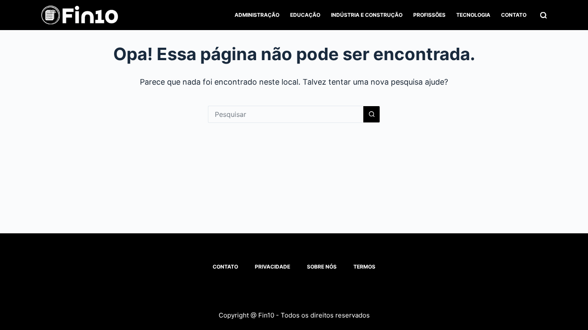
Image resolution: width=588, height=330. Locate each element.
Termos (364, 266)
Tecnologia (473, 15)
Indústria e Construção (366, 15)
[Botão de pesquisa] (371, 114)
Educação (305, 15)
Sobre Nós (322, 266)
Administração (257, 15)
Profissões (429, 15)
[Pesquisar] (543, 15)
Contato (513, 15)
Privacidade (272, 266)
